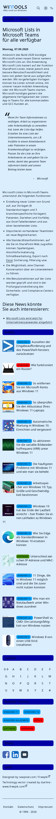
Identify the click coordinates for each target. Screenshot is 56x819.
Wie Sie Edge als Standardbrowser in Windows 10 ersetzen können (33, 539)
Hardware (27, 728)
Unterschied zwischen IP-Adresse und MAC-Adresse (35, 560)
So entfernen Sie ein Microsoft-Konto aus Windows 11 (33, 387)
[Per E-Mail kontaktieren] (24, 755)
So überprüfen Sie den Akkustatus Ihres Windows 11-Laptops (34, 406)
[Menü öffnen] (52, 8)
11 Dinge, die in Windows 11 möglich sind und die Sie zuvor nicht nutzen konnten (33, 581)
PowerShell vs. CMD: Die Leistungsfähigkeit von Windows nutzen (34, 621)
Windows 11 (11, 711)
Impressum (45, 807)
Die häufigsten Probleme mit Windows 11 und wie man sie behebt (34, 468)
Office (38, 720)
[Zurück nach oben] (48, 811)
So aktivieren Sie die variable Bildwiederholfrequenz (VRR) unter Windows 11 (34, 446)
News (23, 19)
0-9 (6, 669)
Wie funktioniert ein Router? (34, 367)
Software (9, 728)
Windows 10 (31, 711)
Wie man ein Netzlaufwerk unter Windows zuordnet (33, 602)
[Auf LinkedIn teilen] (15, 755)
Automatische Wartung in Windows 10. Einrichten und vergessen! (34, 425)
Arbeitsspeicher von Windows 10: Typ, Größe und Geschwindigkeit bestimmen (34, 489)
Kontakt (8, 807)
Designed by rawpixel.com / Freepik (25, 777)
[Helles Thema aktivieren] (46, 8)
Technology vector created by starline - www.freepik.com (27, 784)
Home (9, 19)
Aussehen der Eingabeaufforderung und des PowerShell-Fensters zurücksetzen (33, 348)
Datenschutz (26, 807)
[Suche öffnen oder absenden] (38, 8)
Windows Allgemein (16, 720)
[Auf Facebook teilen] (5, 755)
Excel (9, 260)
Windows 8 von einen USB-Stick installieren (34, 641)
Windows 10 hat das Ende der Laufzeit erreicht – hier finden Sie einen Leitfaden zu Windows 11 (28, 514)
